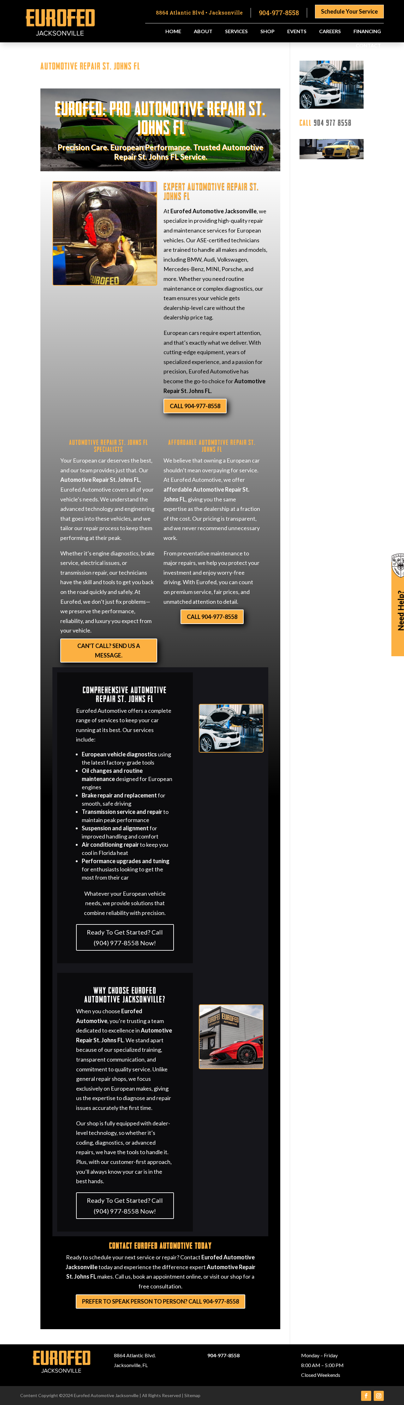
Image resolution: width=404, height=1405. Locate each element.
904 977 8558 (333, 122)
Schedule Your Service (349, 11)
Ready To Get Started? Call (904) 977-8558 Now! (125, 937)
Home (173, 31)
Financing (367, 31)
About (203, 31)
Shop (267, 31)
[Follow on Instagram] (379, 1396)
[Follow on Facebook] (366, 1396)
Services (236, 31)
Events (296, 31)
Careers (330, 31)
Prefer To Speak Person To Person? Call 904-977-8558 (160, 1301)
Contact (368, 45)
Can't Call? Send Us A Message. (108, 650)
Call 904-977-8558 (195, 406)
